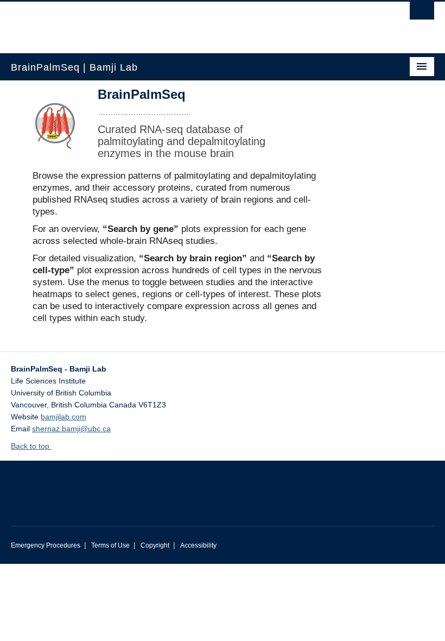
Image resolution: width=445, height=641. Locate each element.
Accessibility (198, 545)
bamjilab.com (63, 416)
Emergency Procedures (45, 545)
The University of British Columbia (191, 22)
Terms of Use (110, 545)
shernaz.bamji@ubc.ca (71, 428)
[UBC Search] (422, 14)
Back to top (31, 446)
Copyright (155, 545)
